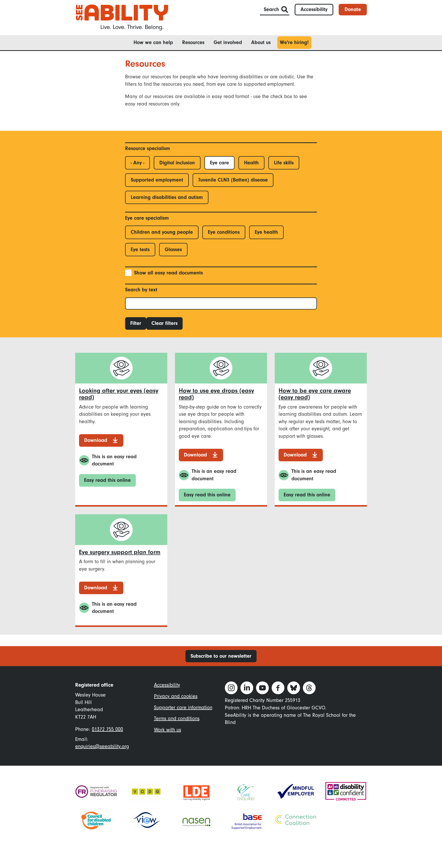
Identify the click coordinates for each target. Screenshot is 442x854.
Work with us (167, 730)
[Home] (122, 17)
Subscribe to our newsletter (221, 656)
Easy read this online (107, 480)
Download (95, 440)
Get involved (228, 42)
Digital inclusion (177, 163)
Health (251, 163)
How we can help (153, 42)
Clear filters (164, 323)
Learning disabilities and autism (167, 197)
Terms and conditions (177, 718)
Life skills (284, 163)
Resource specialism (147, 148)
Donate (353, 9)
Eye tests (140, 249)
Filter (135, 323)
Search (271, 9)
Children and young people (162, 232)
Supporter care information (183, 707)
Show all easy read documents (168, 273)
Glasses (173, 249)
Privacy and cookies (175, 696)
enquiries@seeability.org (102, 746)
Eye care (219, 163)
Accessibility (314, 9)
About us (261, 42)
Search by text (141, 290)
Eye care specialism (147, 218)
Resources (193, 42)
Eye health (266, 232)
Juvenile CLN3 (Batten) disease (233, 180)
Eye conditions (224, 232)
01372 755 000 (107, 729)
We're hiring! (294, 42)
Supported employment (157, 180)
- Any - (137, 163)
